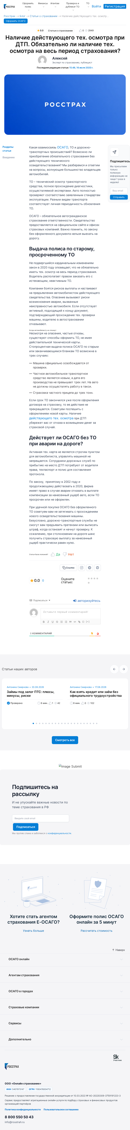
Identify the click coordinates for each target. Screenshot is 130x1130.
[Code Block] (75, 622)
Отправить (119, 197)
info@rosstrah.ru (15, 1122)
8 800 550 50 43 (19, 1117)
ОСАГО (62, 147)
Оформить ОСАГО (16, 21)
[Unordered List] (66, 622)
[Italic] (48, 622)
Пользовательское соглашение (61, 1109)
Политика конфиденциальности (23, 1109)
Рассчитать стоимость (96, 930)
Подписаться (25, 827)
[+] (88, 621)
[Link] (79, 622)
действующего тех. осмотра (51, 418)
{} (83, 621)
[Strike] (57, 622)
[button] (33, 723)
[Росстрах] (12, 1066)
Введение (9, 157)
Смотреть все (65, 740)
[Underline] (52, 622)
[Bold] (44, 622)
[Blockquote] (70, 622)
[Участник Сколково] (119, 1066)
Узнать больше (33, 930)
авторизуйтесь (88, 601)
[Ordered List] (61, 622)
